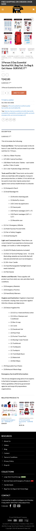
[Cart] (33, 9)
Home (4, 56)
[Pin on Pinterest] (14, 119)
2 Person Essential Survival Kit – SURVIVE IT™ (26, 421)
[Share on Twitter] (7, 119)
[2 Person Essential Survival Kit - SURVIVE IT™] (26, 409)
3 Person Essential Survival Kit (16, 106)
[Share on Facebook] (3, 119)
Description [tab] (6, 131)
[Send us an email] (18, 506)
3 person (7, 111)
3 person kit (30, 111)
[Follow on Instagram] (14, 506)
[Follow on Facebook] (10, 506)
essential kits (12, 113)
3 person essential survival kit (18, 111)
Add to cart (19, 93)
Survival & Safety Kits (15, 56)
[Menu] (3, 9)
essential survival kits (22, 113)
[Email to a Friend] (10, 119)
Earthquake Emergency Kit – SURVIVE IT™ (8, 421)
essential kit (5, 113)
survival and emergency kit (18, 115)
